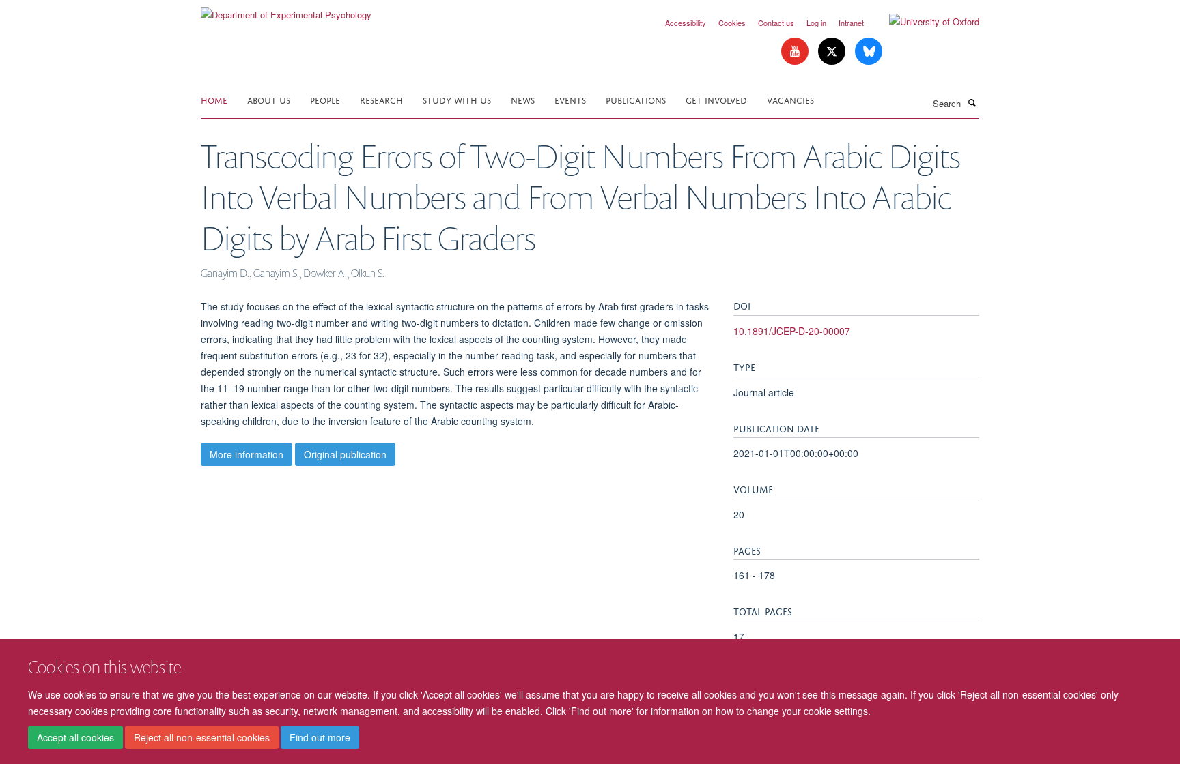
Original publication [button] (345, 454)
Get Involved (716, 99)
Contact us (776, 22)
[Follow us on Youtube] (796, 51)
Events (570, 99)
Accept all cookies (75, 737)
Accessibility (685, 22)
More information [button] (246, 454)
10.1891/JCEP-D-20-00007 (791, 331)
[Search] (971, 102)
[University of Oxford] (924, 22)
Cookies (732, 22)
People (325, 99)
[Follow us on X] (833, 51)
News (523, 99)
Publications (636, 99)
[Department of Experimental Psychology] (286, 9)
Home (214, 99)
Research (381, 99)
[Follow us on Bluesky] (868, 51)
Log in (816, 22)
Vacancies (790, 99)
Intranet (851, 22)
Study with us (457, 99)
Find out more (320, 737)
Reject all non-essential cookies (202, 737)
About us (268, 99)
